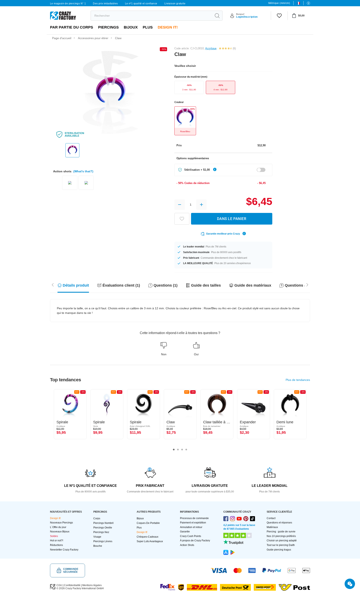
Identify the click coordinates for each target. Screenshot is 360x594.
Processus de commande (194, 518)
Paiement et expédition (193, 522)
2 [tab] (178, 449)
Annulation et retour (191, 527)
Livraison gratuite (174, 3)
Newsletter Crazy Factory (64, 549)
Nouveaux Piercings (61, 522)
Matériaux (272, 527)
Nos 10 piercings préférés (281, 536)
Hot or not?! (56, 540)
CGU (59, 585)
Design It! (168, 27)
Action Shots (187, 545)
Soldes (54, 536)
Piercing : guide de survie (281, 531)
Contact (271, 518)
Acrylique (210, 48)
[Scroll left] (307, 284)
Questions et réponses (279, 522)
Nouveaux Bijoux (59, 531)
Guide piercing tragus (279, 549)
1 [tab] (174, 449)
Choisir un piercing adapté (282, 540)
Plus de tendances (298, 380)
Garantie (185, 531)
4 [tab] (186, 449)
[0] (279, 15)
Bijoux (131, 27)
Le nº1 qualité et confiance (141, 3)
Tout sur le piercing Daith (281, 545)
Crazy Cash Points (190, 536)
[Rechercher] (217, 15)
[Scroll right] (52, 284)
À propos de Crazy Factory (195, 540)
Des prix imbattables (105, 3)
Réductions (56, 545)
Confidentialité (72, 585)
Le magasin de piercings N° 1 (68, 3)
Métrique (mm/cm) (279, 3)
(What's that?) (83, 171)
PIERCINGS (108, 27)
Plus (148, 27)
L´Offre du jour (58, 527)
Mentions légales (92, 585)
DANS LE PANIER (231, 218)
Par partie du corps (71, 27)
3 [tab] (182, 449)
